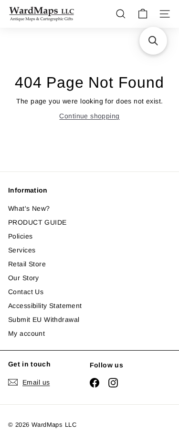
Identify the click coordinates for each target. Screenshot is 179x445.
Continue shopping (89, 116)
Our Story (23, 278)
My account (26, 333)
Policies (20, 236)
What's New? (29, 208)
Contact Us (25, 292)
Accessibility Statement (45, 305)
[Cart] (143, 14)
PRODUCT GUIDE (37, 222)
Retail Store (27, 264)
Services (21, 250)
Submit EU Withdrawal (43, 319)
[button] (153, 41)
